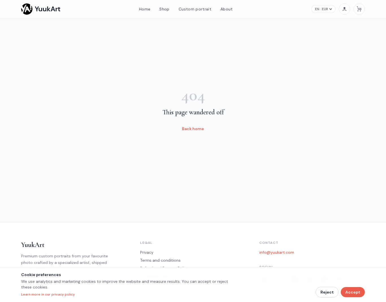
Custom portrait (195, 9)
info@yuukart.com (276, 252)
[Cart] (359, 9)
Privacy (146, 252)
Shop (164, 9)
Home (144, 9)
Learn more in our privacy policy (48, 294)
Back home (193, 128)
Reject (327, 292)
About (226, 9)
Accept (352, 292)
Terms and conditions (160, 260)
